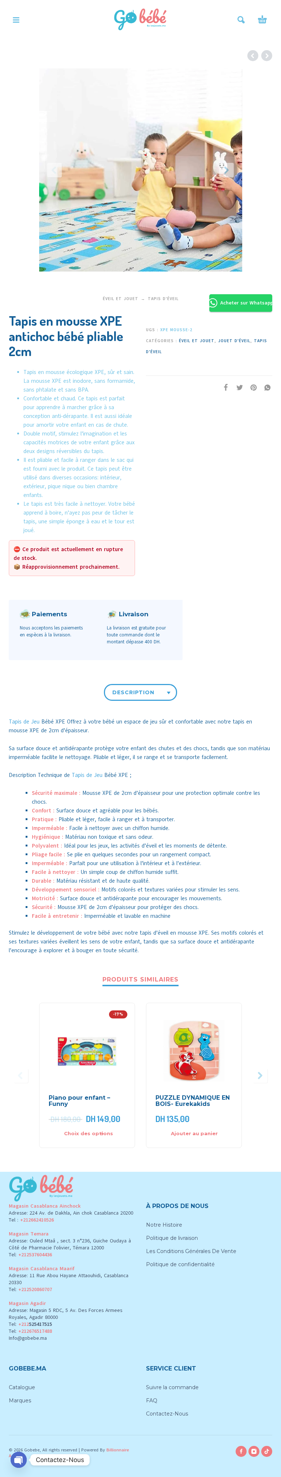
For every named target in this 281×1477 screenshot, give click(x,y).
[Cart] (262, 20)
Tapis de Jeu (24, 721)
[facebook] (241, 1451)
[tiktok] (266, 1451)
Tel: (30, 1254)
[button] (16, 20)
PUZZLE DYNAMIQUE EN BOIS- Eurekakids (193, 1100)
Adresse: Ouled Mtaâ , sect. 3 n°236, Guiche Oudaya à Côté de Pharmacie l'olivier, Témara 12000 (70, 1244)
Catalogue (22, 1387)
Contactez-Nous (167, 1413)
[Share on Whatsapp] (265, 387)
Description (133, 692)
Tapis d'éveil (163, 299)
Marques (20, 1400)
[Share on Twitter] (237, 387)
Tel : (31, 1219)
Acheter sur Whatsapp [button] (246, 302)
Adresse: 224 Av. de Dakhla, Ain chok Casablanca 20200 (71, 1212)
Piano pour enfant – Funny (79, 1100)
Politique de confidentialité (180, 1264)
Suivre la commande (172, 1387)
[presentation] (54, 170)
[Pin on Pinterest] (251, 387)
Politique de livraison (172, 1238)
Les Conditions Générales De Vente (191, 1251)
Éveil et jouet (120, 299)
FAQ (151, 1400)
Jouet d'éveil (234, 341)
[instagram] (253, 1451)
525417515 (40, 1324)
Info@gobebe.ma (28, 1338)
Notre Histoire (164, 1225)
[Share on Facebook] (224, 387)
